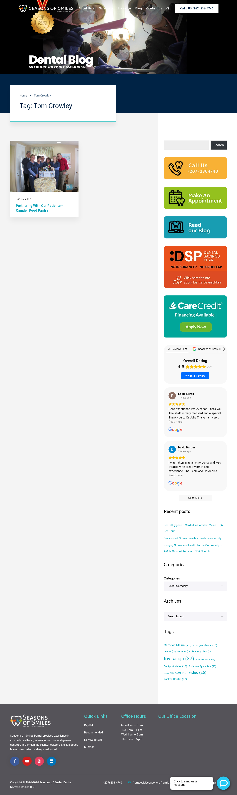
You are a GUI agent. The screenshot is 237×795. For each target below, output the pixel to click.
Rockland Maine (205, 659)
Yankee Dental (175, 679)
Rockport (54, 744)
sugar (169, 673)
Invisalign (179, 659)
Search (218, 145)
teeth (181, 672)
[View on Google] (172, 395)
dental (210, 645)
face (196, 651)
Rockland (41, 744)
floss (207, 651)
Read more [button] (175, 421)
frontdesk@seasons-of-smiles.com (154, 782)
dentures (184, 651)
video (197, 672)
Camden (30, 744)
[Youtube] (27, 761)
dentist (170, 651)
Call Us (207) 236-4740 (196, 8)
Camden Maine (177, 645)
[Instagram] (39, 761)
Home (23, 95)
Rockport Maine (175, 666)
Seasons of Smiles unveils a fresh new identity (192, 538)
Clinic (198, 645)
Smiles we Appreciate (202, 666)
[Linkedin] (51, 761)
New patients (27, 749)
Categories (172, 578)
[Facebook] (14, 761)
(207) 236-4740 (113, 782)
